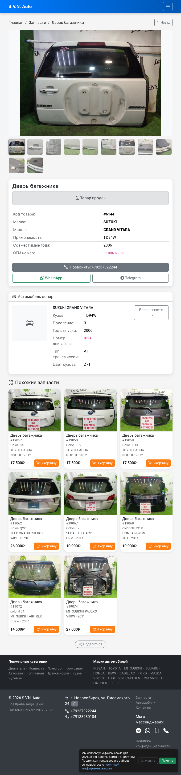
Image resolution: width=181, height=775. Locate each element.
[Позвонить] (166, 731)
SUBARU (152, 668)
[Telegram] (138, 731)
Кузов (77, 673)
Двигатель (16, 668)
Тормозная (74, 668)
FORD (142, 673)
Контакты (143, 707)
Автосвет (15, 673)
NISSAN (99, 668)
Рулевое (15, 678)
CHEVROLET (153, 678)
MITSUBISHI (133, 668)
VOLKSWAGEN (129, 678)
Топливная (35, 673)
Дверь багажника (68, 22)
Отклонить (148, 760)
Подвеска (37, 668)
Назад (165, 22)
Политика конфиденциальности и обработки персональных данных (154, 748)
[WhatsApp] (147, 731)
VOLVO (98, 678)
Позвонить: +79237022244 (93, 267)
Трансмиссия (58, 673)
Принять (167, 760)
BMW (112, 673)
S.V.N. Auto (20, 6)
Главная (15, 22)
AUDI (111, 678)
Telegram (133, 278)
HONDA (99, 673)
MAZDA (155, 673)
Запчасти (37, 22)
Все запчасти (151, 310)
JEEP (115, 683)
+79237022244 (83, 711)
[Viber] (157, 731)
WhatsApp (53, 278)
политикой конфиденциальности (100, 766)
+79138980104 (83, 716)
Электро (55, 668)
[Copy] (74, 703)
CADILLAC (127, 673)
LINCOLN (100, 683)
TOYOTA (114, 668)
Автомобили (145, 702)
